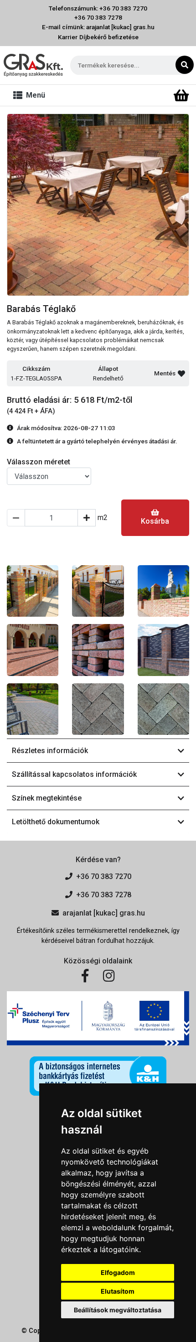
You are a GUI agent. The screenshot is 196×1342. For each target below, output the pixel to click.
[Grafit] (32, 709)
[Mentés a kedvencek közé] (181, 373)
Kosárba (155, 521)
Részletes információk (50, 750)
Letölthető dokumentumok (55, 821)
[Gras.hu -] (33, 65)
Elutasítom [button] (117, 1291)
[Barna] (98, 709)
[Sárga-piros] (32, 591)
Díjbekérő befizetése (109, 37)
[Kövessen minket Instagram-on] (109, 976)
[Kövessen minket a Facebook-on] (85, 976)
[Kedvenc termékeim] (165, 96)
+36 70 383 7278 (98, 17)
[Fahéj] (163, 650)
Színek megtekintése (47, 798)
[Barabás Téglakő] (98, 205)
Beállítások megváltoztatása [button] (117, 1310)
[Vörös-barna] (98, 650)
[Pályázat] (98, 1018)
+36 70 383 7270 (103, 876)
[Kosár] (181, 96)
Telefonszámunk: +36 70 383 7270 (98, 8)
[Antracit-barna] (163, 709)
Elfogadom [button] (118, 1272)
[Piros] (32, 650)
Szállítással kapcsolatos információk (74, 774)
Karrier (67, 37)
